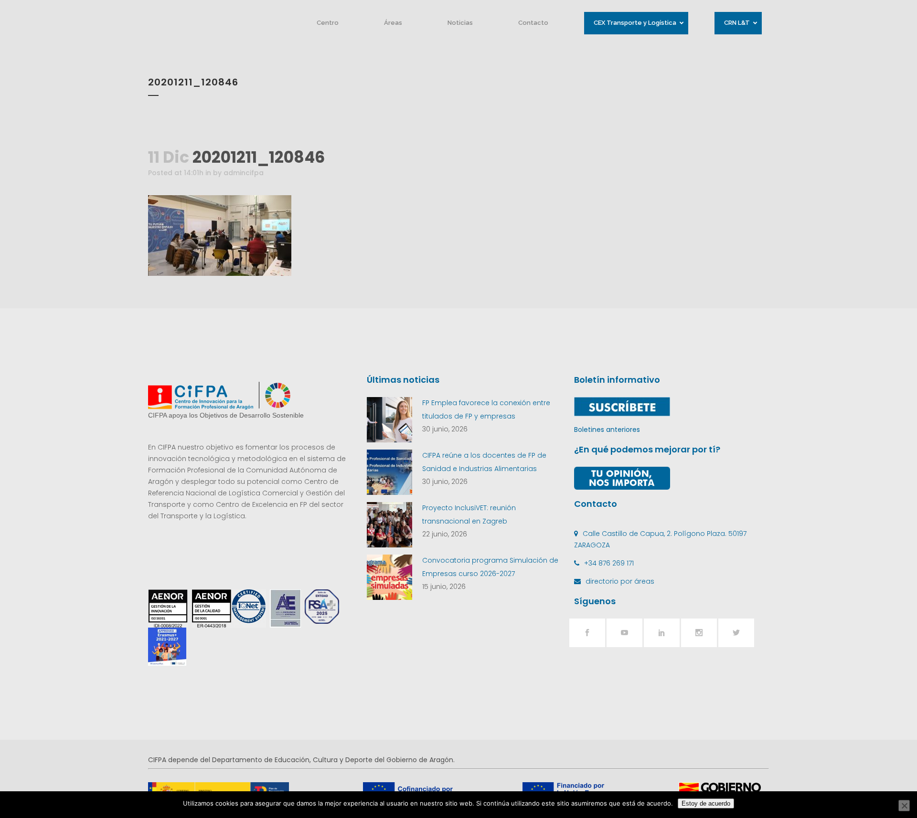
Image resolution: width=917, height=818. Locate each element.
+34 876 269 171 (609, 563)
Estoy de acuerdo (706, 803)
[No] (904, 805)
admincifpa (244, 173)
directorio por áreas (620, 581)
